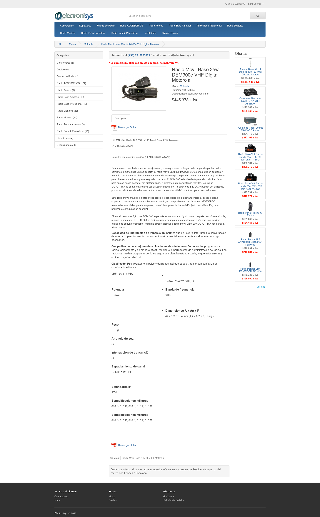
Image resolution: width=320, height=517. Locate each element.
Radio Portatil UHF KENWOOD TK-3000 (250, 270)
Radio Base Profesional (209, 25)
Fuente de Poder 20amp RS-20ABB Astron (250, 129)
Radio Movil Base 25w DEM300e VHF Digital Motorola (130, 44)
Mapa (57, 500)
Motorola (88, 44)
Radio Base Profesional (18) (72, 103)
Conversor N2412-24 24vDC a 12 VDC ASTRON (250, 101)
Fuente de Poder (106, 25)
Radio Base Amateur (180, 25)
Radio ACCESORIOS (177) (71, 83)
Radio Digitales (235, 25)
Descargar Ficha (126, 127)
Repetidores (150, 33)
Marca (72, 44)
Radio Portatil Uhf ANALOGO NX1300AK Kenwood (250, 242)
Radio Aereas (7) (66, 90)
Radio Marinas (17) (67, 117)
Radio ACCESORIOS (131, 25)
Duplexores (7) (64, 69)
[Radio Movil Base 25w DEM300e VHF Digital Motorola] (138, 89)
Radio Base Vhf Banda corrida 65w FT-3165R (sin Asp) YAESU (250, 186)
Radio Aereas (156, 25)
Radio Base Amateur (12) (70, 97)
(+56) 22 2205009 (139, 55)
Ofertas (113, 500)
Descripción (120, 118)
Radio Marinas (68, 33)
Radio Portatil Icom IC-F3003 (250, 214)
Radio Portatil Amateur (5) (71, 124)
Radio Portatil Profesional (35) (73, 131)
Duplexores (85, 25)
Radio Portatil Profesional (124, 33)
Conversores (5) (65, 62)
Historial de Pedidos (173, 500)
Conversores (67, 25)
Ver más (261, 286)
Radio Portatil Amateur (93, 33)
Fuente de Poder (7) (67, 76)
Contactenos (61, 496)
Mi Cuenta (168, 496)
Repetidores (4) (65, 138)
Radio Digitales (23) (67, 110)
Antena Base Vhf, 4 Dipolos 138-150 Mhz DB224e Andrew (250, 71)
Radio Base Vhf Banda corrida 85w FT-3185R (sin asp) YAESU (250, 156)
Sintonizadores (170, 33)
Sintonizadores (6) (66, 145)
